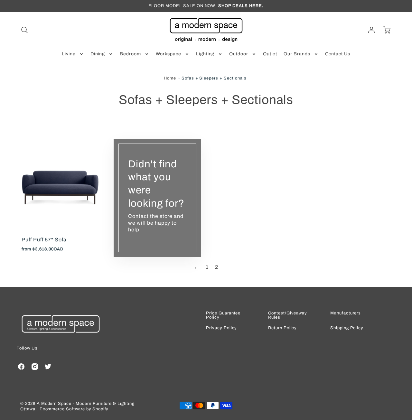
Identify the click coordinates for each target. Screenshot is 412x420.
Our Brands (297, 53)
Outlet (270, 53)
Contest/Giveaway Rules (287, 315)
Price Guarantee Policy (223, 315)
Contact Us (338, 53)
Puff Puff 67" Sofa (44, 239)
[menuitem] (73, 54)
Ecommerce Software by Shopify (74, 409)
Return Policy (282, 328)
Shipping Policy (346, 328)
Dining (97, 53)
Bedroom (130, 53)
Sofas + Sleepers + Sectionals (214, 78)
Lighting (205, 53)
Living (69, 53)
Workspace (168, 53)
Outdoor (238, 53)
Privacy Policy (221, 328)
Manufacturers (345, 313)
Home (170, 78)
